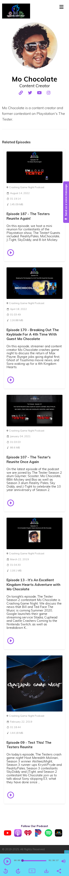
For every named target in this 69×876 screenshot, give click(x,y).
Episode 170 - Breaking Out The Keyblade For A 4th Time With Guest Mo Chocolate (33, 334)
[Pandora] (38, 835)
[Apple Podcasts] (18, 835)
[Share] (58, 870)
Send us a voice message (66, 200)
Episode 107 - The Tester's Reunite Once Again (29, 459)
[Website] (21, 93)
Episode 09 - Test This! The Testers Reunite (29, 744)
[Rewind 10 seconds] (5, 871)
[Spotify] (48, 835)
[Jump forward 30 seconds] (18, 871)
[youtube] (39, 93)
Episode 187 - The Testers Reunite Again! (28, 215)
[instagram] (48, 93)
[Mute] (63, 861)
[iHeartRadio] (28, 835)
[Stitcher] (58, 835)
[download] (46, 871)
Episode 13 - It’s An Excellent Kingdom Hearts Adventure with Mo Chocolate (33, 584)
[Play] (7, 861)
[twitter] (30, 93)
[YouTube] (7, 835)
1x (32, 871)
